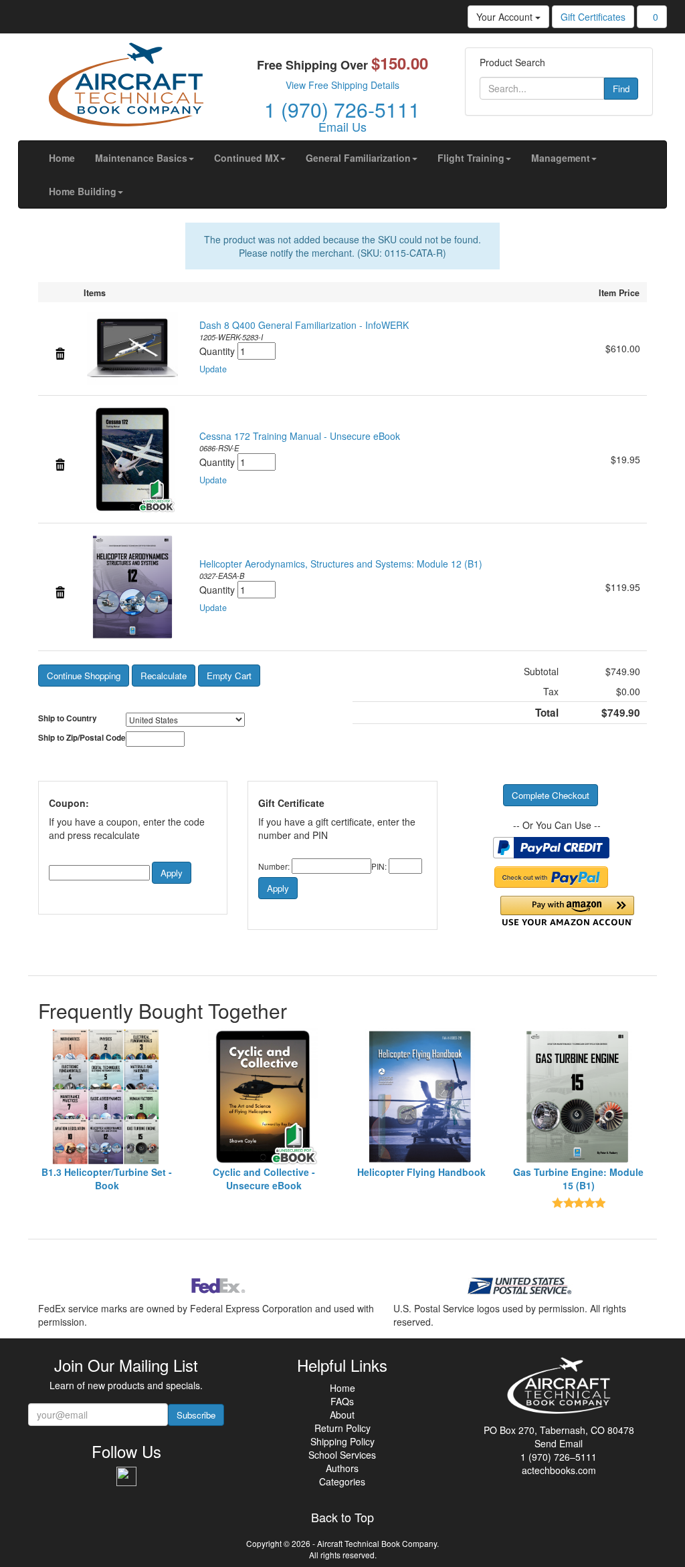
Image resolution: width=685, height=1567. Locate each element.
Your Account (505, 16)
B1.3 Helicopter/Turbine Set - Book (106, 1178)
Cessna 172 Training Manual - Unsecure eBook (299, 436)
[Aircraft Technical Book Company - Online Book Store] (126, 87)
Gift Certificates (593, 16)
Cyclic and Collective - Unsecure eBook (264, 1178)
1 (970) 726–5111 (558, 1456)
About (342, 1414)
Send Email (558, 1443)
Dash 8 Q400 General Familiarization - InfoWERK (304, 325)
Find (621, 88)
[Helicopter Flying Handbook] (421, 1096)
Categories (342, 1481)
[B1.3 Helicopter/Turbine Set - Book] (106, 1096)
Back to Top (342, 1517)
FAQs (342, 1401)
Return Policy (342, 1428)
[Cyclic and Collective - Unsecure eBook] (263, 1096)
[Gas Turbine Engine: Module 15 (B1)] (578, 1096)
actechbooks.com (559, 1470)
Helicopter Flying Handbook (421, 1172)
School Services (342, 1454)
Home (342, 1388)
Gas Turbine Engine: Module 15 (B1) (578, 1178)
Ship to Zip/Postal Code (82, 737)
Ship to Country (67, 718)
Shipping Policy (342, 1441)
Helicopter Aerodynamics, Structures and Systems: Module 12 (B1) (340, 563)
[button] (144, 157)
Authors (342, 1468)
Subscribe (196, 1415)
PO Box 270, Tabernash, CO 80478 (559, 1430)
